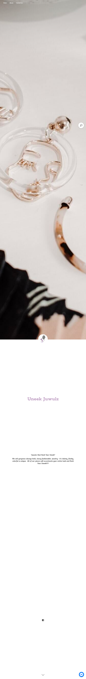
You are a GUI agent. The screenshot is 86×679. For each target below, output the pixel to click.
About (11, 3)
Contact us (19, 3)
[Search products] (81, 125)
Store (5, 3)
